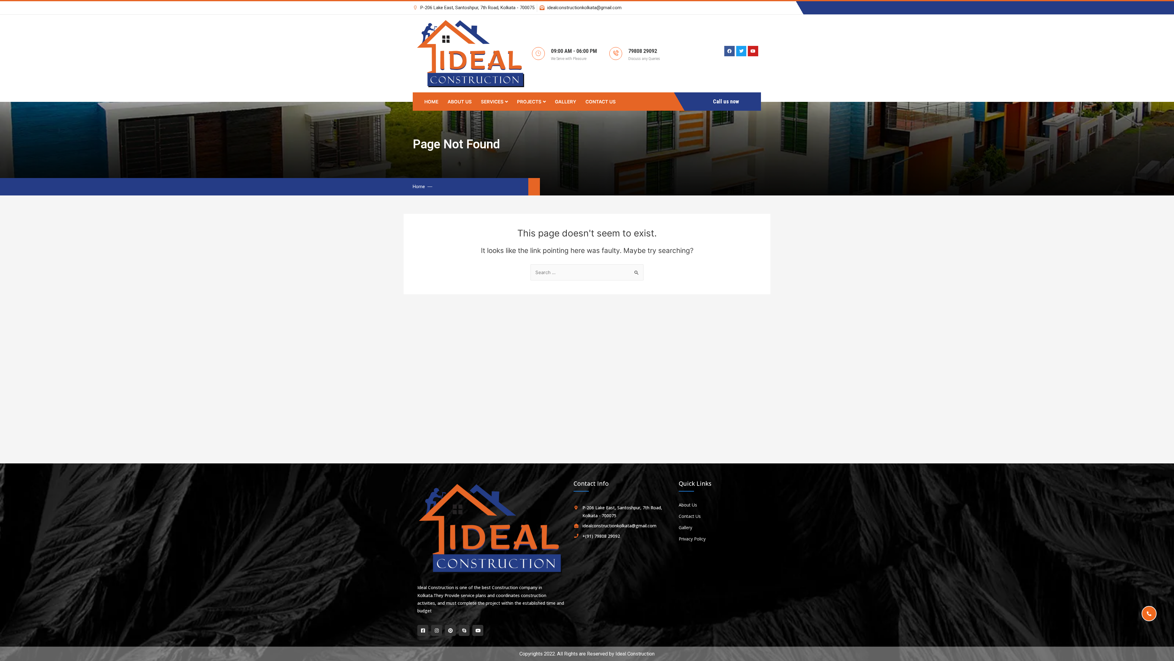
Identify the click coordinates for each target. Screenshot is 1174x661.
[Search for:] (587, 272)
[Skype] (464, 630)
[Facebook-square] (422, 630)
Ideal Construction (635, 654)
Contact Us (600, 102)
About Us (460, 102)
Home (431, 102)
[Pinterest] (450, 630)
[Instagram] (436, 630)
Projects (529, 102)
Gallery (565, 102)
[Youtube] (477, 630)
